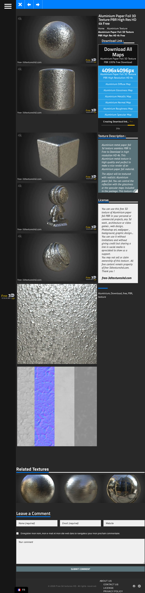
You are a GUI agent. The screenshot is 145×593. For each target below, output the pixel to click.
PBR (130, 293)
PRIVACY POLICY (113, 591)
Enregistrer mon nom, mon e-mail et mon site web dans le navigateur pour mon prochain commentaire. (70, 533)
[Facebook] (134, 586)
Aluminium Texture (117, 28)
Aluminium (104, 293)
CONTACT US (110, 584)
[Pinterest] (139, 586)
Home (101, 28)
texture (102, 296)
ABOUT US (106, 580)
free (125, 293)
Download (116, 293)
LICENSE (108, 587)
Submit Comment (80, 569)
